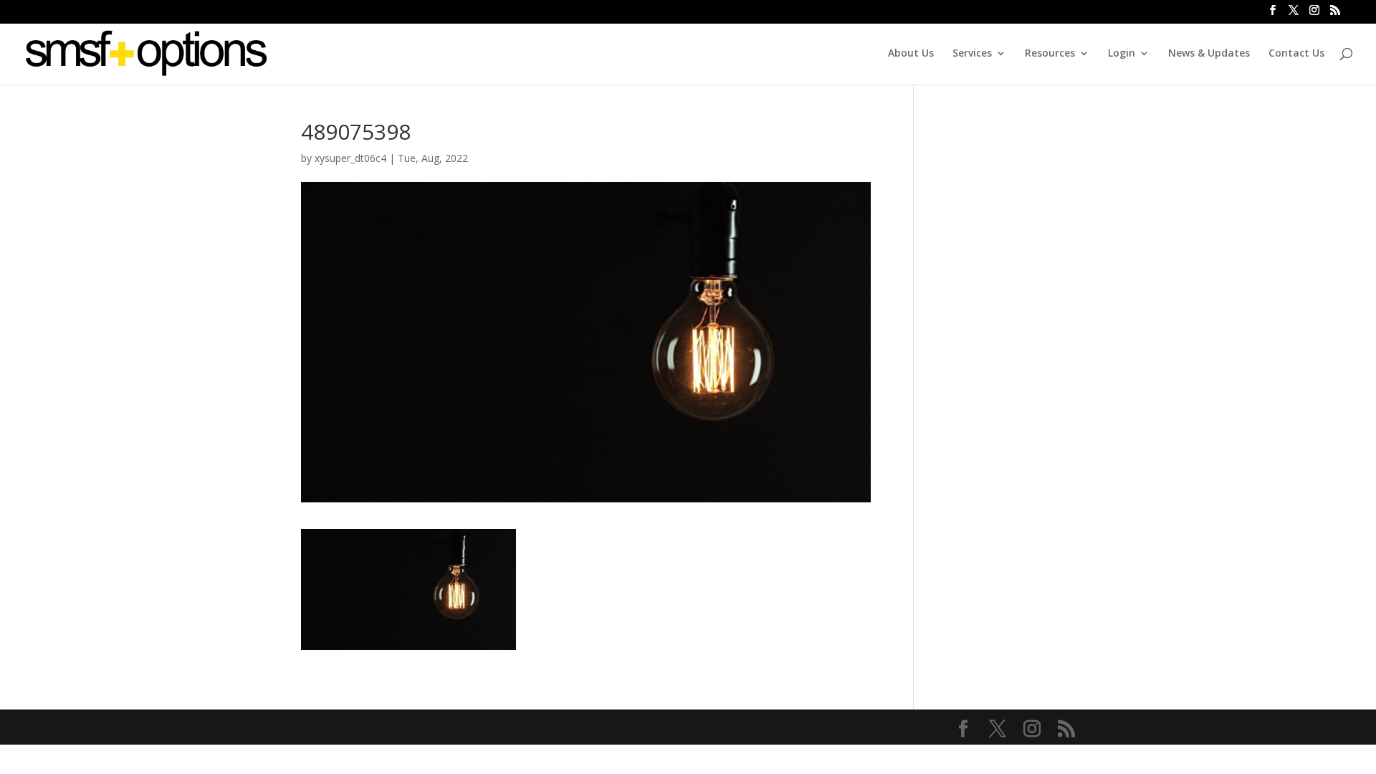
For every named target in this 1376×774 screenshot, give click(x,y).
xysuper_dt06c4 (350, 158)
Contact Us (1296, 53)
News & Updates (1209, 53)
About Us (911, 53)
